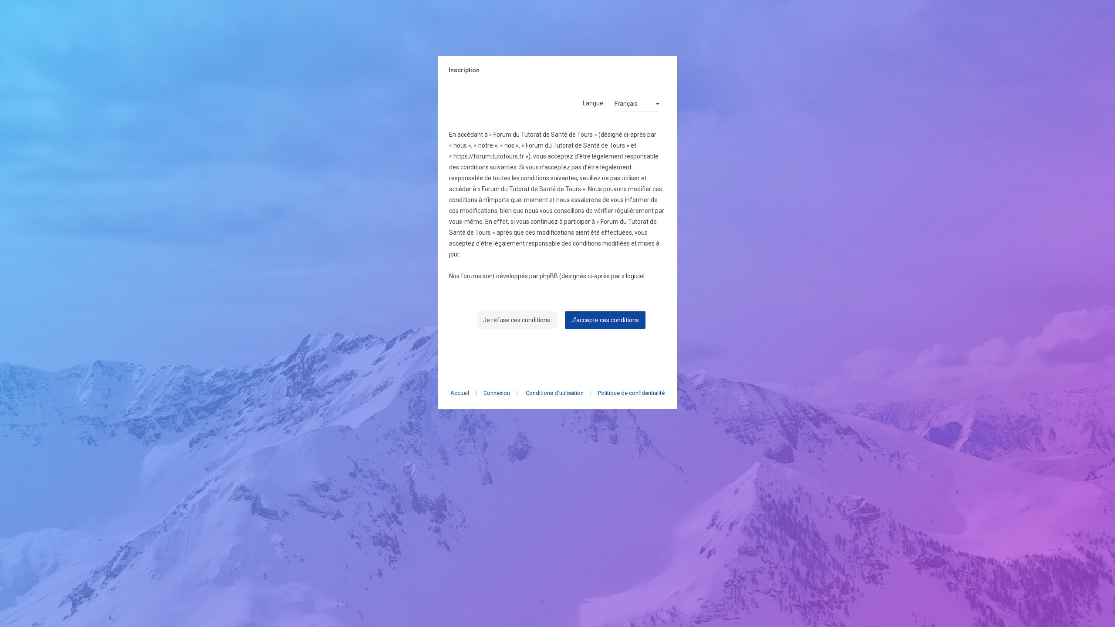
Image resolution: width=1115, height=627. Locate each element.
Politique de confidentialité (631, 393)
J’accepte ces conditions (605, 320)
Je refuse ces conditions (516, 320)
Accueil (459, 393)
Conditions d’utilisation (555, 393)
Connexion (496, 393)
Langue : (594, 103)
